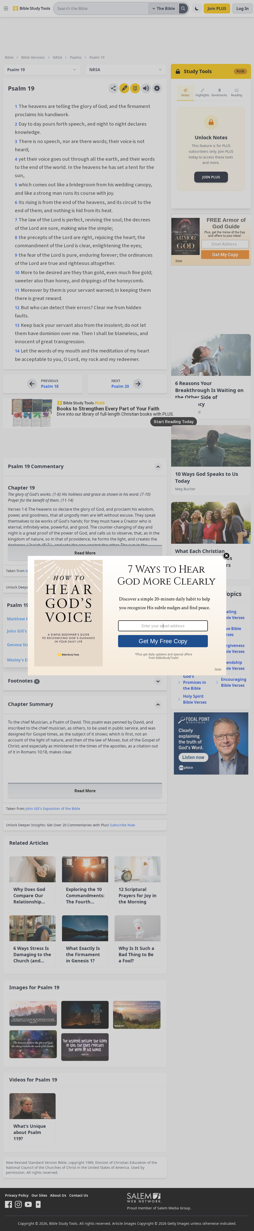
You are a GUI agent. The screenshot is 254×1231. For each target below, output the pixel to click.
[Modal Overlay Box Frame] (127, 615)
